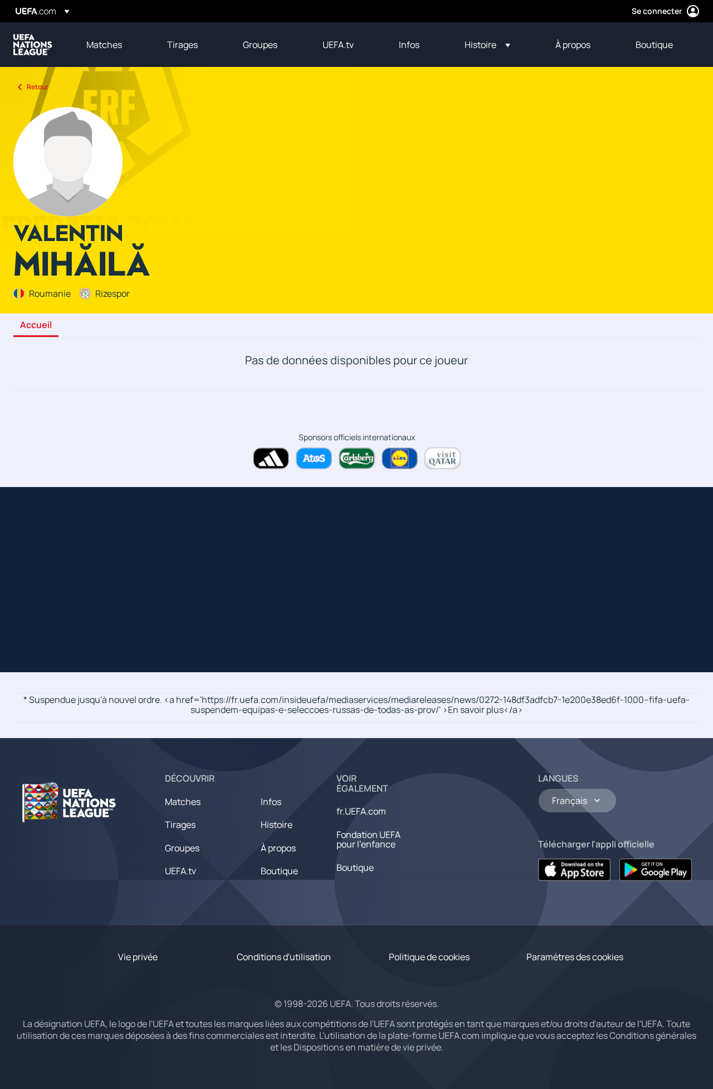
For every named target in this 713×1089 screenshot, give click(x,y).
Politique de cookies (429, 957)
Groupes (182, 848)
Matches (183, 802)
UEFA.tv (180, 871)
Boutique (279, 871)
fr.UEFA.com (361, 811)
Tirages (180, 824)
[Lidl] (400, 458)
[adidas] (271, 458)
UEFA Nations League (32, 44)
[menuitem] (112, 44)
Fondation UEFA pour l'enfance (368, 839)
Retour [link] (37, 86)
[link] (104, 44)
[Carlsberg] (357, 458)
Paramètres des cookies (574, 957)
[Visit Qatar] (442, 458)
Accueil (36, 325)
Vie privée (138, 957)
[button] (487, 44)
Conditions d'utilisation (284, 957)
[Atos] (314, 458)
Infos (271, 802)
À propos (278, 848)
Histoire (276, 824)
